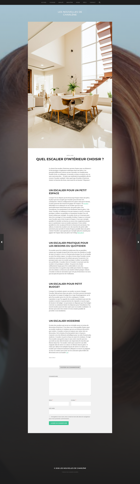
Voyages (52, 2)
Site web (52, 408)
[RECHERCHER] (99, 2)
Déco (85, 2)
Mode (78, 2)
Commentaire (53, 376)
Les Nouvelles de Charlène (70, 13)
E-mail (73, 400)
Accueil (43, 2)
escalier (86, 203)
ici (67, 352)
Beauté (60, 2)
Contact (93, 2)
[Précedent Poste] (2, 242)
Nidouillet (80, 233)
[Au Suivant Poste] (138, 242)
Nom (51, 400)
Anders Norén (73, 472)
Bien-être (70, 2)
